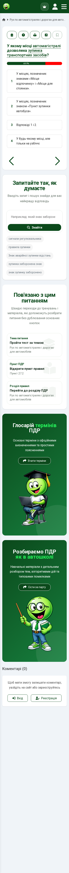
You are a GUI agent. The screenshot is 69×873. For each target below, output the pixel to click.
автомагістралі (47, 46)
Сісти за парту (37, 587)
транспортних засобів (27, 55)
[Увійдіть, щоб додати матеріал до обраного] (57, 35)
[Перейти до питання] (46, 35)
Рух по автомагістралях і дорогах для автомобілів (38, 19)
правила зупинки (19, 247)
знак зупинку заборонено (25, 272)
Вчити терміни (37, 460)
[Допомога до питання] (23, 35)
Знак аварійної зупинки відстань (30, 255)
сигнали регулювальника (25, 238)
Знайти (37, 227)
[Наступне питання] (57, 161)
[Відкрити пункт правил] (35, 35)
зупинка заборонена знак (25, 264)
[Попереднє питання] (11, 161)
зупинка (35, 50)
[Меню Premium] (45, 7)
